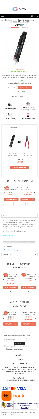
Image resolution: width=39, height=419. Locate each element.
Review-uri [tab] (7, 254)
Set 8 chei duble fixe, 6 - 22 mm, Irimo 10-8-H (28, 275)
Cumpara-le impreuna (19, 167)
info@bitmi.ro (21, 378)
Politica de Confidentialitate (14, 349)
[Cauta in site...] (36, 16)
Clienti (19, 359)
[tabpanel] (20, 48)
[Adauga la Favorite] (11, 203)
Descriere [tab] (6, 216)
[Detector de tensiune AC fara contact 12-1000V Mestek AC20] (20, 48)
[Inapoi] (1, 20)
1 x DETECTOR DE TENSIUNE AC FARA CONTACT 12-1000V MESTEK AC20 (12, 155)
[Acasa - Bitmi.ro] (20, 8)
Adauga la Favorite (18, 96)
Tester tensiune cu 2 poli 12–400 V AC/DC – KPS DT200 (11, 189)
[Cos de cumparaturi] (32, 16)
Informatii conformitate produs (12, 250)
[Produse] (2, 16)
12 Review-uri (24, 27)
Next (36, 50)
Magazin (18, 355)
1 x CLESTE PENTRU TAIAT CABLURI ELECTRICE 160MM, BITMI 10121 (27, 155)
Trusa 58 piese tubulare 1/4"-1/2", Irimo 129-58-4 (10, 275)
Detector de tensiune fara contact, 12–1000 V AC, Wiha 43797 (28, 189)
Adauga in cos (25, 88)
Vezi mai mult (8, 246)
